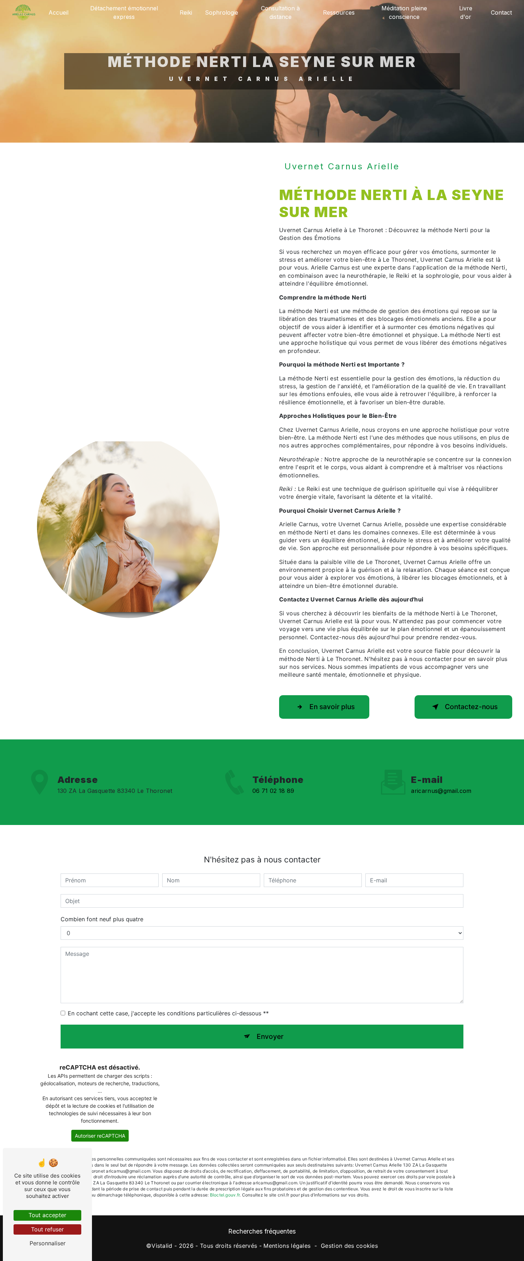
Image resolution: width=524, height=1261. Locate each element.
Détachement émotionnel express (124, 12)
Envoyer (270, 1036)
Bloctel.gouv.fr (225, 1195)
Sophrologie (221, 12)
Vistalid (162, 1245)
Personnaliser (48, 1243)
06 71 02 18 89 (273, 790)
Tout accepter (47, 1215)
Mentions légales (286, 1245)
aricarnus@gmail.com (441, 790)
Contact (501, 12)
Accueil (58, 12)
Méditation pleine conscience (404, 12)
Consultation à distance (280, 12)
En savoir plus (332, 706)
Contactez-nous (471, 706)
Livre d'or (465, 12)
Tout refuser (47, 1229)
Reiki (186, 12)
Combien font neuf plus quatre (102, 919)
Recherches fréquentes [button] (262, 1231)
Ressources (339, 12)
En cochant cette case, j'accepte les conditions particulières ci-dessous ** (168, 1013)
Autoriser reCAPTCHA (100, 1136)
